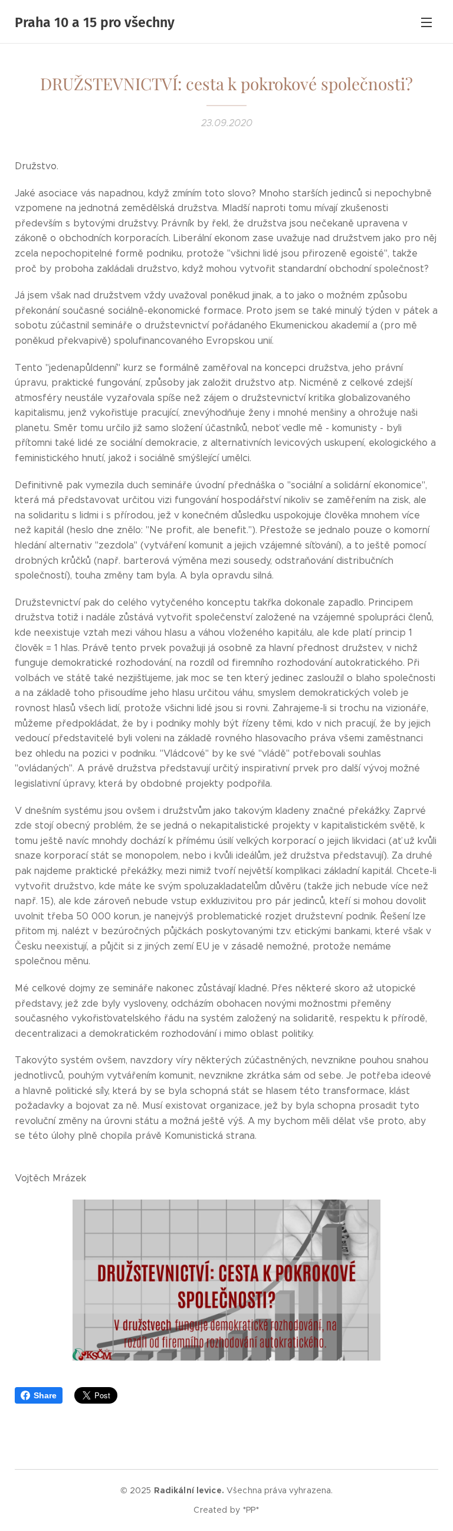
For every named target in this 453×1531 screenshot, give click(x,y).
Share (45, 1395)
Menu (426, 22)
